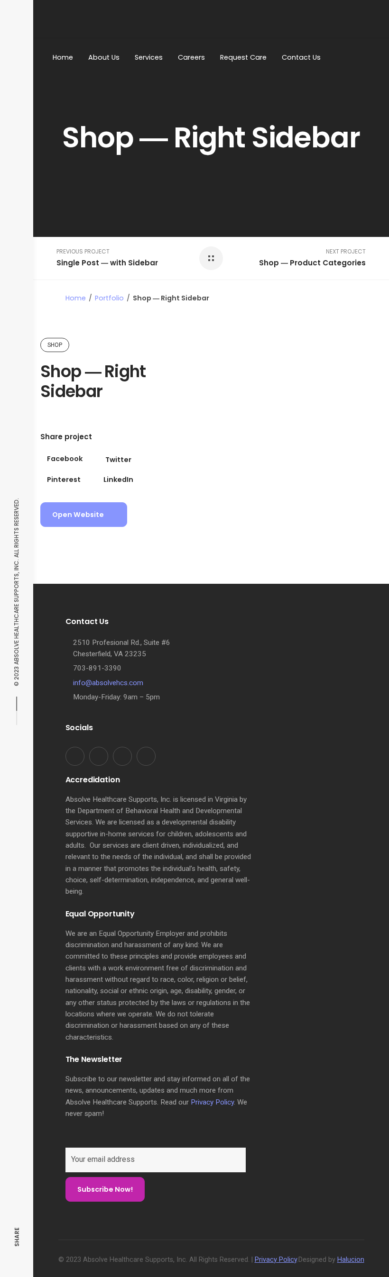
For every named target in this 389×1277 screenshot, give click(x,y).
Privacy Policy (212, 1102)
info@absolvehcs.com (108, 683)
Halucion (350, 1260)
